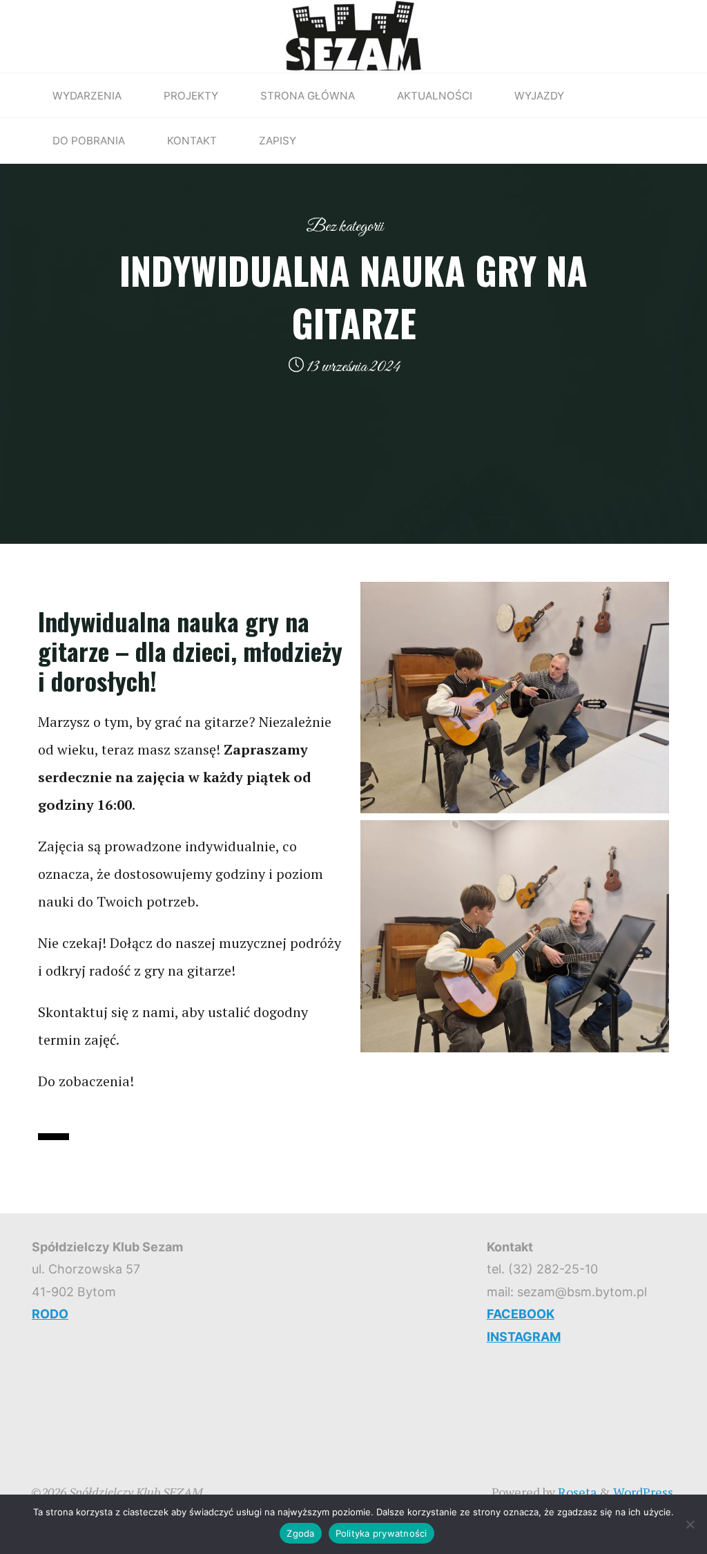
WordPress (643, 1492)
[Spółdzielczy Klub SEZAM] (353, 34)
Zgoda (300, 1533)
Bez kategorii (344, 227)
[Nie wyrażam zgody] (690, 1524)
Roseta (576, 1492)
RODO (50, 1314)
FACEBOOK (520, 1314)
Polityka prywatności (381, 1533)
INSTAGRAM (524, 1336)
